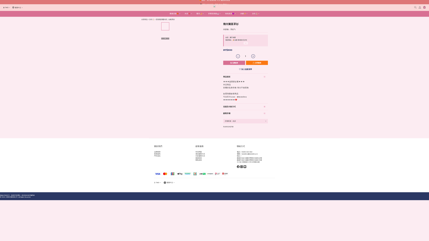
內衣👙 (187, 13)
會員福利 (157, 154)
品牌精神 (157, 152)
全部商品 (144, 19)
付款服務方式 (200, 156)
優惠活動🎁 (174, 13)
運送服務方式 (200, 154)
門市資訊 (157, 156)
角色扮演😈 (229, 13)
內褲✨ (243, 13)
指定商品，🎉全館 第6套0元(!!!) (236, 40)
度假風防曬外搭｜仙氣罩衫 (165, 19)
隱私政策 (199, 160)
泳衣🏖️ (255, 13)
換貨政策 (199, 158)
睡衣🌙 (199, 13)
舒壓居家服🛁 (213, 13)
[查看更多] (245, 44)
